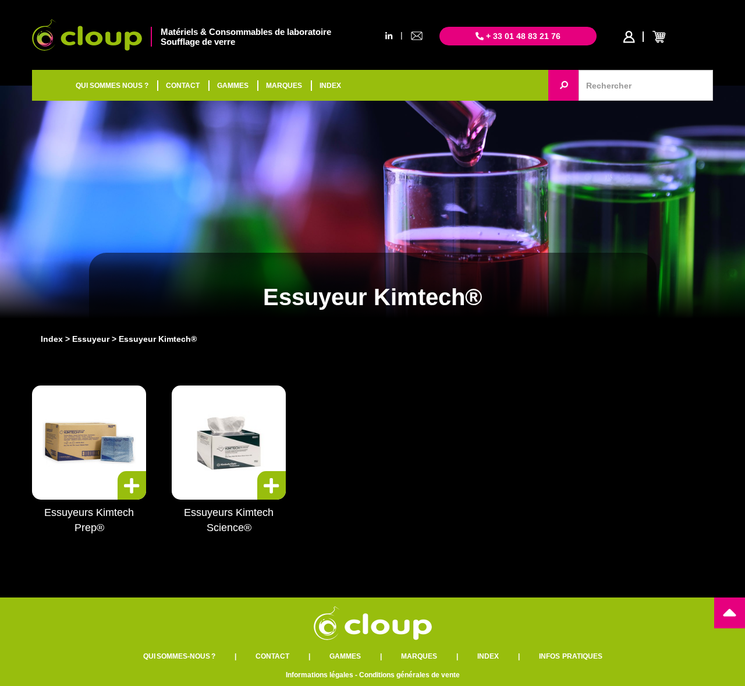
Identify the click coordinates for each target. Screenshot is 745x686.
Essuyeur (90, 339)
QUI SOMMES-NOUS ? (179, 656)
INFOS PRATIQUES (570, 656)
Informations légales (319, 675)
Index (52, 339)
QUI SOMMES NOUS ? (112, 86)
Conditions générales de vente (409, 675)
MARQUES (284, 86)
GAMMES (233, 86)
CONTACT (183, 86)
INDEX (330, 86)
